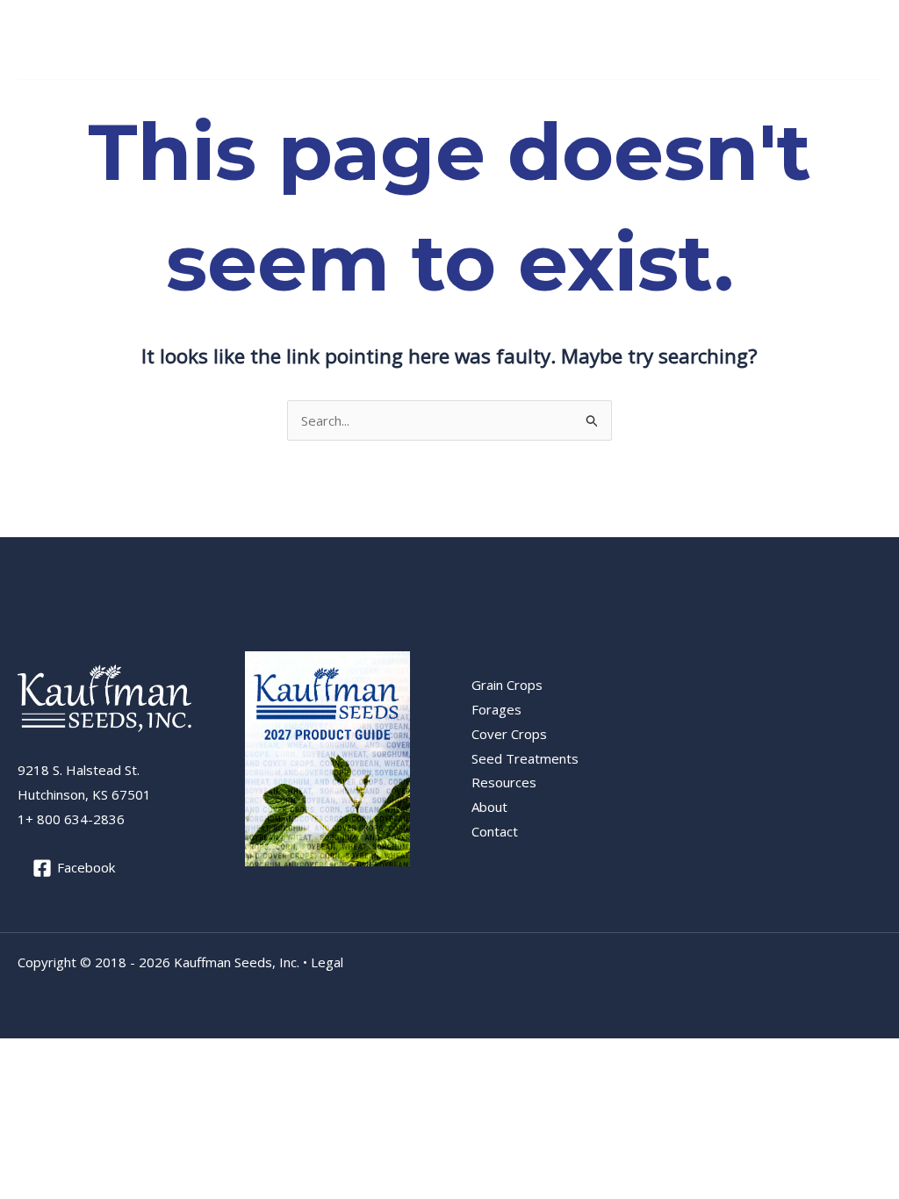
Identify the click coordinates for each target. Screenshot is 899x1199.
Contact (681, 102)
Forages (212, 102)
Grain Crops (117, 102)
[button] (161, 102)
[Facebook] (870, 41)
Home (45, 102)
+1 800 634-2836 (788, 38)
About (623, 102)
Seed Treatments (434, 102)
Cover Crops (309, 102)
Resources (538, 102)
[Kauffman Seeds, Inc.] (70, 38)
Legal (327, 962)
